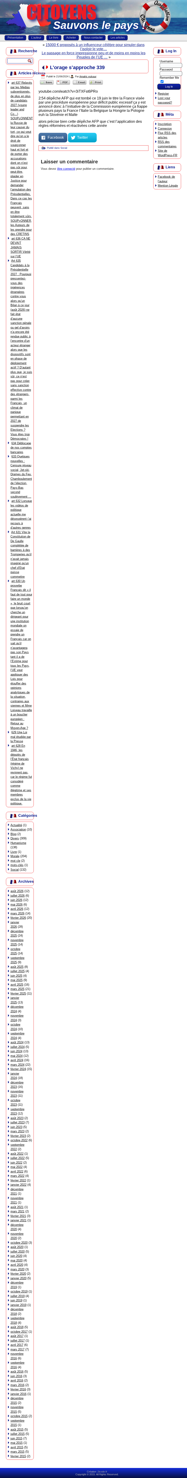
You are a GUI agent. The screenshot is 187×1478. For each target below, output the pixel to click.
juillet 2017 (17, 1340)
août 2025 (16, 967)
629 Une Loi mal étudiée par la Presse (20, 737)
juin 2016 (16, 1376)
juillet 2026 (17, 895)
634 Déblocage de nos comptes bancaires (21, 447)
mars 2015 (17, 1451)
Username (166, 61)
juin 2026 (16, 900)
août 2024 (16, 1042)
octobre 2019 (19, 1291)
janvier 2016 (18, 1394)
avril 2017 (16, 1345)
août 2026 (16, 891)
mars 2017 (17, 1349)
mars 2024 (17, 1064)
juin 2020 (16, 1256)
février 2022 (18, 1180)
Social (14, 869)
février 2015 (18, 1456)
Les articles (118, 37)
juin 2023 (16, 1127)
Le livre (53, 37)
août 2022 (16, 1153)
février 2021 (18, 1216)
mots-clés (16, 865)
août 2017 (16, 1336)
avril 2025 (16, 984)
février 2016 (18, 1389)
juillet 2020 (17, 1251)
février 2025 (18, 993)
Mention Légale (168, 185)
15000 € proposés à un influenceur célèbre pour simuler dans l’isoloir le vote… (95, 47)
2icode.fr (102, 1471)
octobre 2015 (19, 1416)
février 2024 (18, 1069)
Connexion (165, 128)
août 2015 (16, 1429)
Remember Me (169, 77)
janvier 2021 (18, 1220)
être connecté (66, 168)
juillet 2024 (17, 1047)
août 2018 (16, 1327)
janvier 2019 (18, 1305)
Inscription (164, 124)
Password (166, 69)
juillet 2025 (17, 971)
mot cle (15, 860)
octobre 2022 (19, 1140)
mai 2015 (16, 1442)
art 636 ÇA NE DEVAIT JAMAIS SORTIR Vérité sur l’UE (20, 247)
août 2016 (16, 1371)
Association (18, 829)
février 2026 (18, 917)
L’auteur (36, 37)
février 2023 (18, 1136)
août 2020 (16, 1247)
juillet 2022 (17, 1158)
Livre (13, 852)
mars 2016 (17, 1385)
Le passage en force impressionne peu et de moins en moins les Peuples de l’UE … (93, 55)
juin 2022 (16, 1162)
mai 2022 (16, 1167)
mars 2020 (17, 1269)
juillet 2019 (17, 1296)
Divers (14, 838)
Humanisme (18, 843)
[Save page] (47, 84)
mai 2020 (16, 1260)
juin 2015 (16, 1438)
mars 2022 (17, 1176)
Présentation (15, 37)
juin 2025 (16, 975)
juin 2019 (16, 1300)
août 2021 (16, 1207)
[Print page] (96, 84)
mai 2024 (16, 1056)
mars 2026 (17, 913)
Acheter (71, 37)
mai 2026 (16, 904)
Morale (14, 856)
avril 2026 (16, 909)
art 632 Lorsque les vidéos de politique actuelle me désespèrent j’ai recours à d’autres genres (21, 514)
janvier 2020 (18, 1278)
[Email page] (79, 84)
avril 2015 (16, 1447)
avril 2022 (16, 1171)
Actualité (16, 825)
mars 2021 (17, 1211)
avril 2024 (16, 1060)
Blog (13, 834)
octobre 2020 (19, 1242)
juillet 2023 (17, 1122)
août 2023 (16, 1118)
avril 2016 (16, 1380)
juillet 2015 (17, 1434)
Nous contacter (93, 37)
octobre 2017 (19, 1331)
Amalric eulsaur (87, 76)
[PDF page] (63, 84)
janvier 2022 (18, 1184)
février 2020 (18, 1273)
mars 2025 (17, 989)
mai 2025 (16, 980)
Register (163, 93)
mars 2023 (17, 1131)
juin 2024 (16, 1051)
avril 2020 (16, 1264)
